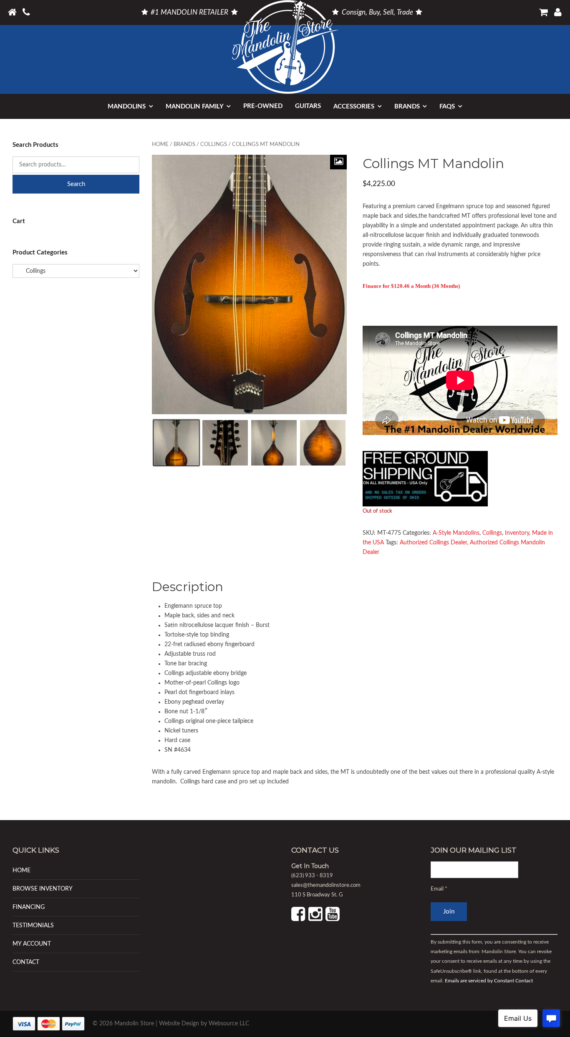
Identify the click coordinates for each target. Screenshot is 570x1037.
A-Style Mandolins (456, 533)
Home (160, 144)
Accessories (353, 106)
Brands (407, 106)
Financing (29, 907)
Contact (26, 962)
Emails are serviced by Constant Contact (489, 980)
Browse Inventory (43, 889)
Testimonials (33, 925)
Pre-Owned (262, 106)
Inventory (517, 533)
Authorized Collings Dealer (433, 543)
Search (76, 184)
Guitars (308, 106)
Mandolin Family (195, 106)
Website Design (179, 1024)
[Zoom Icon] (338, 162)
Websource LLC (229, 1024)
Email (439, 889)
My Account (32, 944)
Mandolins (127, 106)
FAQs (447, 106)
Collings (213, 144)
